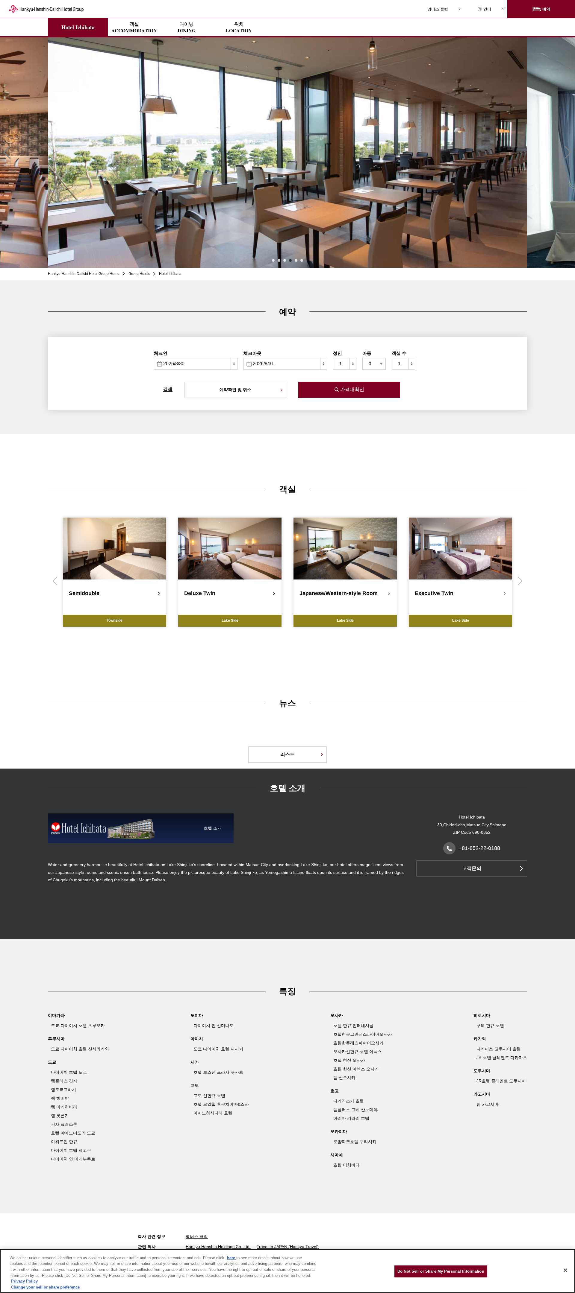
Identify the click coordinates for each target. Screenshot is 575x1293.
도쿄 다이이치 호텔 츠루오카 (78, 1025)
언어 (487, 9)
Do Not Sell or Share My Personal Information (440, 1271)
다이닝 (187, 27)
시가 (194, 1062)
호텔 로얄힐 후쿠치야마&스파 (221, 1104)
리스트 (287, 754)
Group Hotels (139, 274)
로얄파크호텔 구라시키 (354, 1141)
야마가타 (56, 1015)
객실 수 (399, 353)
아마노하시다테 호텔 (212, 1113)
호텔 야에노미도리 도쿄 (73, 1133)
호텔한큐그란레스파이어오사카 (362, 1034)
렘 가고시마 (487, 1104)
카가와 (479, 1038)
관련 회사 (147, 1247)
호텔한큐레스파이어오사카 (358, 1043)
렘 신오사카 (344, 1077)
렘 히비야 (60, 1098)
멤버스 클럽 (437, 9)
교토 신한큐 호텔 (209, 1095)
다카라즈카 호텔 (348, 1101)
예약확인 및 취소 (235, 389)
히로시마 (481, 1015)
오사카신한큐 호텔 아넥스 (357, 1051)
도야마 (196, 1015)
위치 (239, 27)
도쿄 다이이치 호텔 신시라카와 (80, 1048)
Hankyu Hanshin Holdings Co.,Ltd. (218, 1246)
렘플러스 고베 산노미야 (355, 1109)
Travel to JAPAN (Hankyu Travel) (288, 1246)
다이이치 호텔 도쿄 (69, 1072)
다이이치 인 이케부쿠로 (73, 1159)
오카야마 (338, 1131)
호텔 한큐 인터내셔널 (353, 1025)
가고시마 (481, 1094)
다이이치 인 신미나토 (213, 1025)
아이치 (196, 1038)
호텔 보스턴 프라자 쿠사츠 (218, 1072)
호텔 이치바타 (346, 1165)
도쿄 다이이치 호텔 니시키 (218, 1048)
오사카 (336, 1015)
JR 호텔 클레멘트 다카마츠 (501, 1057)
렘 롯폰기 (60, 1115)
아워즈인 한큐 (64, 1141)
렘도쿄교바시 (63, 1089)
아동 (366, 353)
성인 (337, 353)
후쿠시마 (56, 1038)
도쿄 (52, 1062)
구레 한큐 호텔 (490, 1025)
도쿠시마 (481, 1070)
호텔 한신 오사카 (349, 1060)
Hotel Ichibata (78, 27)
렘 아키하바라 (64, 1107)
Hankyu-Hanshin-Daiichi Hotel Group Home (83, 274)
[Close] (565, 1270)
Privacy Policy (24, 1281)
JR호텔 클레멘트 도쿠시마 (501, 1080)
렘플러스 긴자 (64, 1080)
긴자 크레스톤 (64, 1124)
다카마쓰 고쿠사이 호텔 (498, 1048)
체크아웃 (252, 353)
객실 (134, 27)
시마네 (336, 1154)
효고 (334, 1090)
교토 (194, 1085)
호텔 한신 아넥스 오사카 (356, 1069)
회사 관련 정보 (151, 1236)
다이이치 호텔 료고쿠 (71, 1150)
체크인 (160, 353)
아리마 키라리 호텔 (351, 1118)
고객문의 (471, 868)
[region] (287, 1271)
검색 (167, 389)
